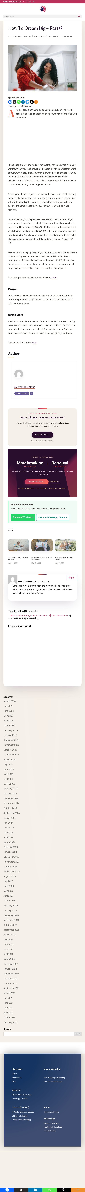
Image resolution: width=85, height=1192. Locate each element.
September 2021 (11, 988)
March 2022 (9, 959)
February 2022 (10, 964)
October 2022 (10, 925)
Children (53, 36)
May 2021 (8, 1007)
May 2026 (8, 716)
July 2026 (8, 706)
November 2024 (11, 803)
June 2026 (8, 711)
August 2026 (9, 701)
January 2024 (10, 852)
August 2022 (9, 934)
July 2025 (8, 764)
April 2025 (8, 779)
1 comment (66, 36)
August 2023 (9, 876)
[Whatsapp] (19, 102)
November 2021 (11, 978)
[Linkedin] (23, 102)
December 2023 (11, 857)
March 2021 (9, 1017)
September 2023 (11, 871)
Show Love (16, 1078)
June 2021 (8, 1003)
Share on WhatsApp (23, 517)
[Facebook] (10, 102)
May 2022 (8, 949)
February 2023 (10, 905)
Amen (54, 277)
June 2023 (8, 886)
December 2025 (11, 740)
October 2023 (10, 866)
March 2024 (9, 842)
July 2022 (8, 939)
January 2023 (10, 910)
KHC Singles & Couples (21, 1095)
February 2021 (10, 1022)
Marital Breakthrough (53, 1081)
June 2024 (8, 827)
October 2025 (10, 750)
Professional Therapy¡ (21, 1120)
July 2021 (8, 998)
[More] (36, 102)
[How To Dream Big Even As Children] (65, 545)
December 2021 (11, 973)
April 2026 (8, 720)
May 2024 (8, 832)
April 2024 (8, 837)
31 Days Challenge (19, 1116)
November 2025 (11, 745)
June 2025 (8, 769)
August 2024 (9, 818)
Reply (71, 577)
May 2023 (8, 891)
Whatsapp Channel (20, 1098)
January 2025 (10, 793)
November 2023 (11, 862)
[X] (14, 102)
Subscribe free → (42, 435)
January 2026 (10, 735)
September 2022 (11, 930)
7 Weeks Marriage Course (23, 1112)
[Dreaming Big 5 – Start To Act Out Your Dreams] (42, 545)
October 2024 (10, 808)
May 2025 (8, 774)
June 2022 (8, 944)
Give (14, 1081)
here (34, 342)
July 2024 (8, 823)
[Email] (31, 393)
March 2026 (9, 725)
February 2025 (10, 788)
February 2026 (10, 730)
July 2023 (8, 881)
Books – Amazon (51, 1123)
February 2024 (10, 847)
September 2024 (11, 813)
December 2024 (11, 798)
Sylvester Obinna (21, 36)
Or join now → (55, 482)
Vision (14, 1074)
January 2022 (10, 969)
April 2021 (8, 1012)
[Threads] (32, 102)
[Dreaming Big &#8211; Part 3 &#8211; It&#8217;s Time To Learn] (18, 545)
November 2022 (11, 920)
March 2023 (9, 900)
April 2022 (8, 954)
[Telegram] (27, 102)
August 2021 (9, 993)
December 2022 (11, 915)
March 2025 (9, 784)
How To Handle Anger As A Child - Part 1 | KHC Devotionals (39, 615)
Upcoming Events (51, 1112)
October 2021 (9, 983)
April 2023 (8, 896)
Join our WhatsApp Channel (52, 517)
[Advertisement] (42, 142)
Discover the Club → (36, 482)
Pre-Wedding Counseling (54, 1078)
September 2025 (11, 754)
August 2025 (9, 759)
